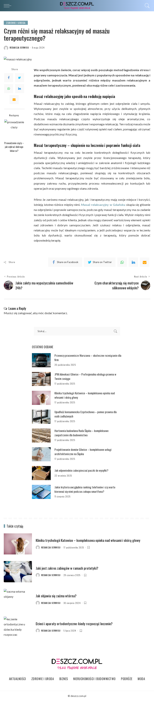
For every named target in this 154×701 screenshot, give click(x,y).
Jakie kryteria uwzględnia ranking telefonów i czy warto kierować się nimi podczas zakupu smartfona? (84, 489)
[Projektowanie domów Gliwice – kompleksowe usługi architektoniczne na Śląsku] (41, 454)
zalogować (25, 313)
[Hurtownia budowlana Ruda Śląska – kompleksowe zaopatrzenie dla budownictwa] (41, 435)
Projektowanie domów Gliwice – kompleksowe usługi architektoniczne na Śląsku (83, 451)
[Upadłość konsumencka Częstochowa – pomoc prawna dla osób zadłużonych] (41, 417)
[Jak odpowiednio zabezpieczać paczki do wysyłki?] (41, 473)
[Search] (146, 5)
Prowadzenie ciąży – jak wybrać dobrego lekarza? (14, 147)
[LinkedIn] (19, 88)
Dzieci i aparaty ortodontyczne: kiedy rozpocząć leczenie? (74, 623)
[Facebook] (8, 77)
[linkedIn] (133, 262)
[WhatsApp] (8, 88)
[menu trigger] (8, 5)
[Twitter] (19, 77)
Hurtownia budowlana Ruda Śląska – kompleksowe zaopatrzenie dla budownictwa (81, 433)
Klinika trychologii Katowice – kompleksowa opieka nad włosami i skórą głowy (88, 540)
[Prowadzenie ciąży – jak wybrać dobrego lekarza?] (14, 129)
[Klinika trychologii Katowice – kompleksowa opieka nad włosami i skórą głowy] (41, 398)
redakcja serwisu (19, 47)
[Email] (14, 99)
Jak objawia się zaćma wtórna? (56, 595)
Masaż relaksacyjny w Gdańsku (103, 204)
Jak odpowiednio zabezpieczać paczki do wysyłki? (81, 470)
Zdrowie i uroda (16, 23)
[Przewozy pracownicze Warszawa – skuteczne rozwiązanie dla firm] (41, 360)
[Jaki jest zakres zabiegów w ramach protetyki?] (18, 571)
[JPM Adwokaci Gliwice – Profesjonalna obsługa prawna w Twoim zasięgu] (41, 379)
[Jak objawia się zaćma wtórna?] (18, 599)
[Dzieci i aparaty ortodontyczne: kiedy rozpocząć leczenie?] (18, 627)
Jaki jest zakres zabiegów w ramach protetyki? (67, 568)
